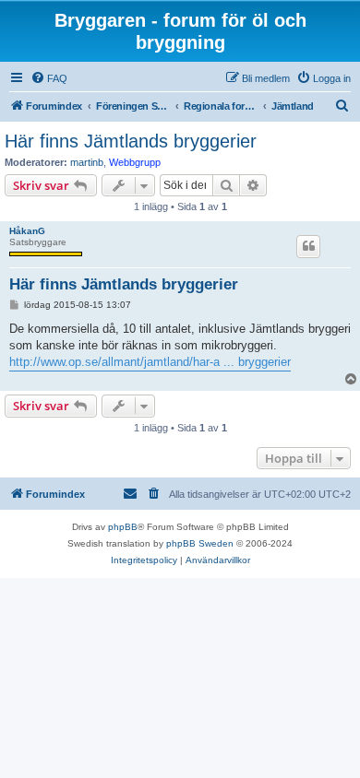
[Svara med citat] (308, 246)
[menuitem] (48, 78)
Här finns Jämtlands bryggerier (131, 141)
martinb (86, 162)
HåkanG (27, 231)
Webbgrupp (135, 162)
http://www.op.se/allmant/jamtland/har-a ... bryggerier (150, 362)
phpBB (123, 527)
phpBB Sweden (200, 543)
